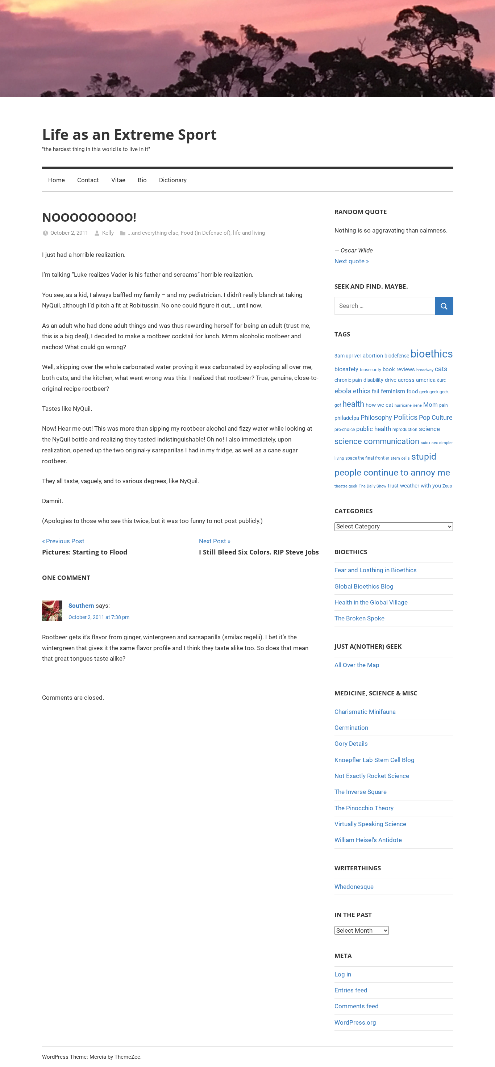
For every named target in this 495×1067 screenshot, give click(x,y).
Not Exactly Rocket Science (371, 775)
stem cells (400, 458)
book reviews (399, 369)
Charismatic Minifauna (365, 711)
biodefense (396, 356)
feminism (393, 391)
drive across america (410, 380)
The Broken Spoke (359, 618)
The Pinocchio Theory (364, 808)
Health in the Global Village (371, 602)
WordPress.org (355, 1022)
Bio (142, 180)
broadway (424, 370)
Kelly (108, 233)
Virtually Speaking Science (370, 824)
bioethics (432, 354)
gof (337, 405)
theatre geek (345, 486)
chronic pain (348, 380)
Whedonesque (354, 886)
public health (373, 428)
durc (441, 380)
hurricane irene (408, 405)
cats (441, 369)
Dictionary (173, 180)
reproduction (404, 429)
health (353, 404)
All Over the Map (356, 665)
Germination (351, 727)
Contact (88, 180)
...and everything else (153, 233)
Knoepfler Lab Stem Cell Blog (374, 759)
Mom (430, 404)
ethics (361, 391)
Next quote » (351, 261)
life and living (249, 233)
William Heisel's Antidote (368, 840)
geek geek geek (434, 391)
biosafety (346, 369)
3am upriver (347, 356)
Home (56, 180)
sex (435, 442)
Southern (81, 605)
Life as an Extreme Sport (129, 134)
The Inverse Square (360, 791)
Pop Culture (436, 417)
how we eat (379, 405)
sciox (425, 442)
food (412, 391)
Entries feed (350, 990)
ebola (343, 391)
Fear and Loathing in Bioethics (375, 570)
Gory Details (351, 743)
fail (375, 391)
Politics (405, 417)
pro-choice (344, 429)
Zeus (447, 486)
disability (373, 380)
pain (443, 405)
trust (393, 486)
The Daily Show (372, 486)
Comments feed (356, 1006)
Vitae (118, 180)
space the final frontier (367, 458)
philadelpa (346, 418)
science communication (376, 441)
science (429, 428)
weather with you (420, 485)
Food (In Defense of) (205, 233)
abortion (373, 355)
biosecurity (370, 369)
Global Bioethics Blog (364, 586)
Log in (342, 974)
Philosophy (376, 417)
